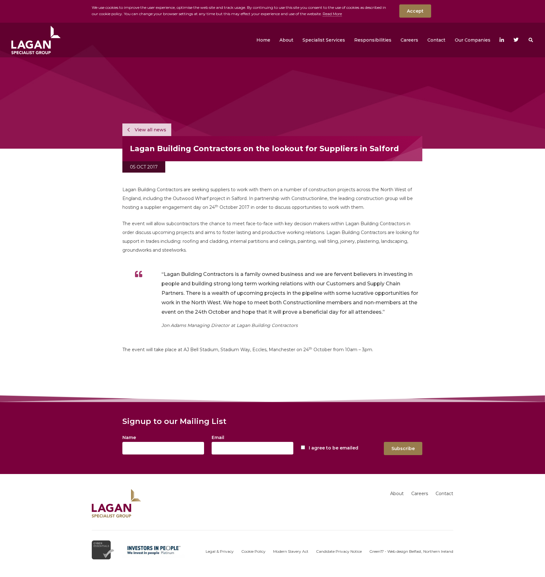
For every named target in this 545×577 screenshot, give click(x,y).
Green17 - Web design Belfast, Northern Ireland (411, 551)
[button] (286, 40)
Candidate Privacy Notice (339, 551)
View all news (149, 130)
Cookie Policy (253, 551)
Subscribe (403, 448)
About (397, 493)
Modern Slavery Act (290, 551)
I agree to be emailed (333, 448)
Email (218, 437)
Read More (332, 13)
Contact (444, 493)
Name (129, 437)
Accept (415, 11)
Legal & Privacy (220, 551)
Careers (419, 493)
